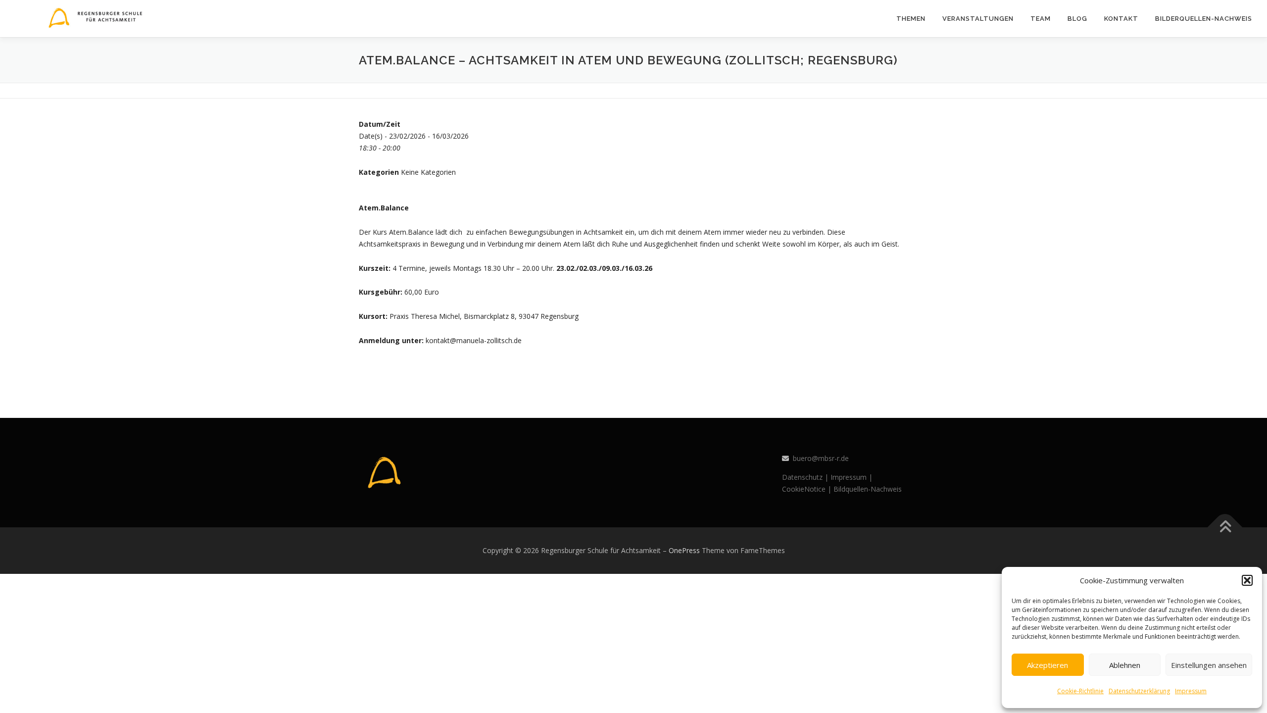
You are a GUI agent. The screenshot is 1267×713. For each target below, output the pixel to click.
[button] (1247, 580)
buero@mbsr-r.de (821, 458)
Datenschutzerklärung (1139, 691)
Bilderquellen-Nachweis (1203, 18)
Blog (1077, 18)
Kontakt (1121, 18)
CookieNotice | (806, 489)
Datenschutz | (805, 477)
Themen (911, 18)
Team (1040, 18)
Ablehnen (1124, 665)
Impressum (1191, 691)
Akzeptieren (1047, 665)
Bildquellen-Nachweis (867, 489)
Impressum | (851, 477)
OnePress (684, 550)
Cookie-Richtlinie (1080, 691)
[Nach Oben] (1225, 527)
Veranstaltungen (978, 18)
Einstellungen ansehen (1209, 665)
